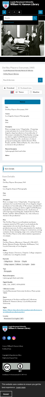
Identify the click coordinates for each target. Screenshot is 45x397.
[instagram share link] (14, 338)
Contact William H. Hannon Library (12, 346)
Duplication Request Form (9, 358)
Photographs (7, 271)
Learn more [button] (21, 387)
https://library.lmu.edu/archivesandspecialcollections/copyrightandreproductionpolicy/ (22, 311)
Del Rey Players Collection (11, 74)
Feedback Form (6, 349)
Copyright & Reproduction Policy (11, 355)
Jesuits (33, 264)
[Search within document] (40, 80)
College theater (8, 261)
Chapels (24, 261)
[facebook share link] (4, 338)
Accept (6, 394)
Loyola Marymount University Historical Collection (18, 70)
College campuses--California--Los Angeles (16, 264)
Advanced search (9, 22)
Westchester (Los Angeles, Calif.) (13, 318)
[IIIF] (12, 92)
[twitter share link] (9, 338)
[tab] (22, 102)
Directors (17, 261)
